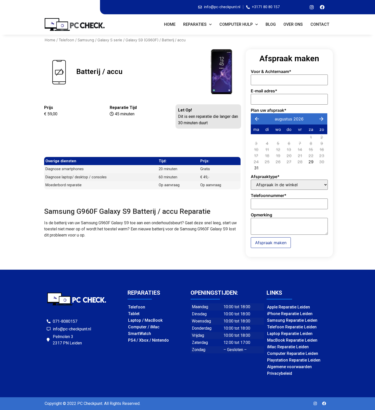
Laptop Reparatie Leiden (289, 333)
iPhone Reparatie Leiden (289, 313)
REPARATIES (195, 24)
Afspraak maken (270, 242)
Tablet (134, 313)
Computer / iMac (143, 327)
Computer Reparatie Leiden (292, 353)
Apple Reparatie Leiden (288, 307)
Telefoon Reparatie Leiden (292, 327)
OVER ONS (293, 24)
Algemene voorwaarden (289, 366)
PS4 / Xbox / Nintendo (148, 340)
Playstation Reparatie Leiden (293, 360)
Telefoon (66, 40)
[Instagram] (311, 7)
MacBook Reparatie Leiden (292, 340)
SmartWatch (139, 333)
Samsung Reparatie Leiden (292, 320)
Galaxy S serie (109, 40)
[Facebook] (322, 7)
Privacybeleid (279, 373)
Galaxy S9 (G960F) (142, 40)
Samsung (86, 40)
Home (170, 24)
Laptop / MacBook (145, 320)
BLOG (271, 24)
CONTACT (319, 24)
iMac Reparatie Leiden (288, 346)
